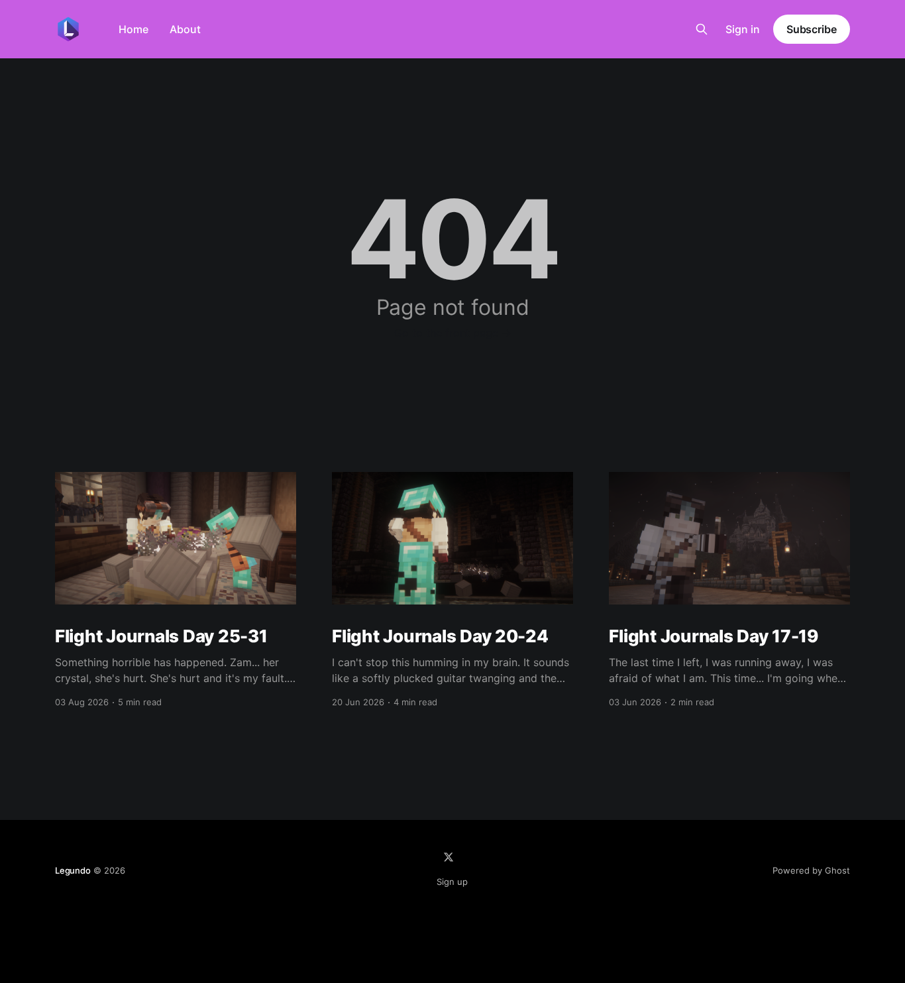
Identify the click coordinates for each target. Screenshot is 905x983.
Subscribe (811, 29)
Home (133, 29)
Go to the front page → (452, 332)
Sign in (742, 29)
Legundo (73, 870)
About (185, 29)
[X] (448, 857)
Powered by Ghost (811, 870)
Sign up (452, 881)
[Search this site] (701, 29)
